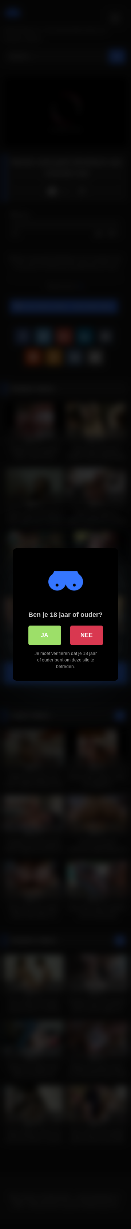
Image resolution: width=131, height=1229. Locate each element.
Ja (44, 635)
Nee (86, 635)
